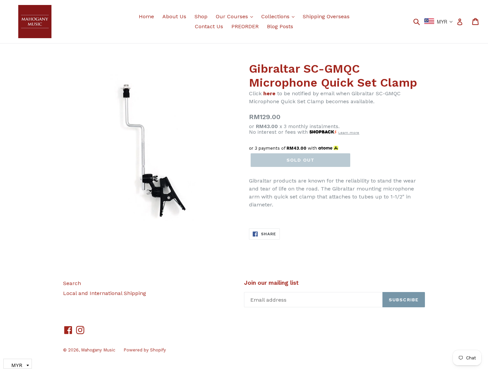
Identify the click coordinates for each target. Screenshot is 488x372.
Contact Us (209, 26)
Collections (279, 16)
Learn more (348, 132)
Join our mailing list (271, 282)
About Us (174, 16)
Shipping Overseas (326, 16)
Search (72, 283)
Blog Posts (280, 26)
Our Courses (236, 16)
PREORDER (245, 26)
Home (146, 16)
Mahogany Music (98, 349)
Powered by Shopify (144, 349)
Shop (201, 16)
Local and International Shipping (104, 293)
